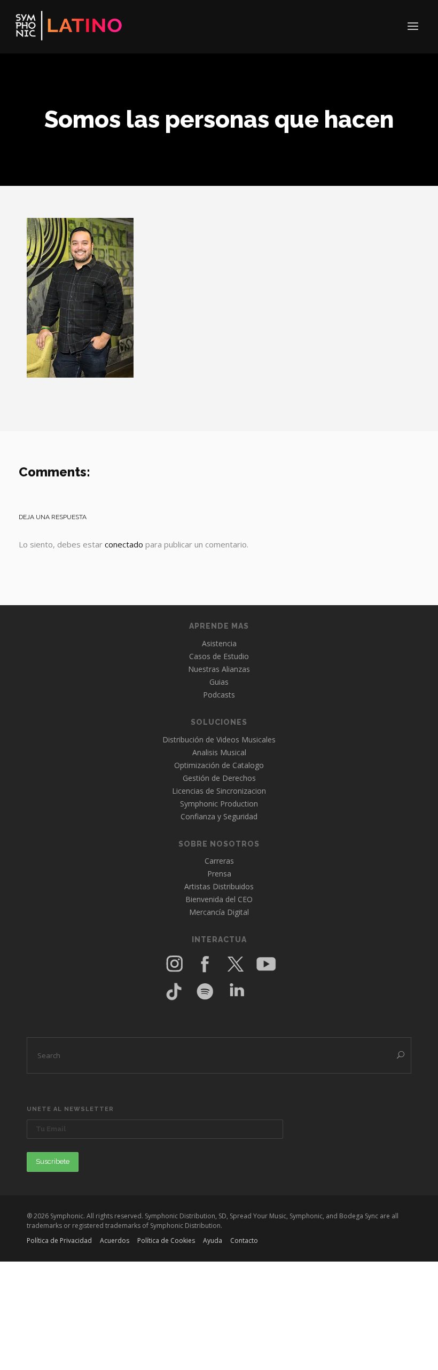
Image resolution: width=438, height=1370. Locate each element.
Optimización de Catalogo (219, 765)
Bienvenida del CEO (219, 899)
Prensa (219, 873)
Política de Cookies (166, 1240)
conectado (124, 544)
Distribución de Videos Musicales (219, 739)
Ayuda (212, 1240)
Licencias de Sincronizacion (219, 791)
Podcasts (219, 695)
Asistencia (219, 643)
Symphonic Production (219, 803)
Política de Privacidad (59, 1240)
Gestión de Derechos (219, 778)
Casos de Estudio (219, 656)
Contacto (244, 1240)
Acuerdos (114, 1240)
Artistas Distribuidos (219, 886)
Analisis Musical (219, 752)
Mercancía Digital (219, 912)
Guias (219, 682)
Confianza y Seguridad (219, 816)
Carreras (219, 861)
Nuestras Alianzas (219, 669)
